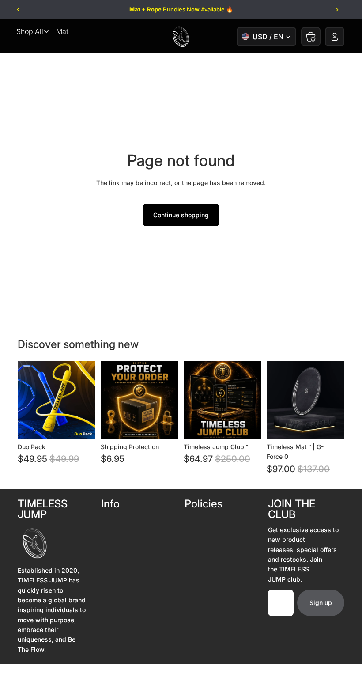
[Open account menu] (334, 36)
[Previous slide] (18, 9)
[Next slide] (336, 9)
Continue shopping (181, 215)
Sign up (320, 602)
